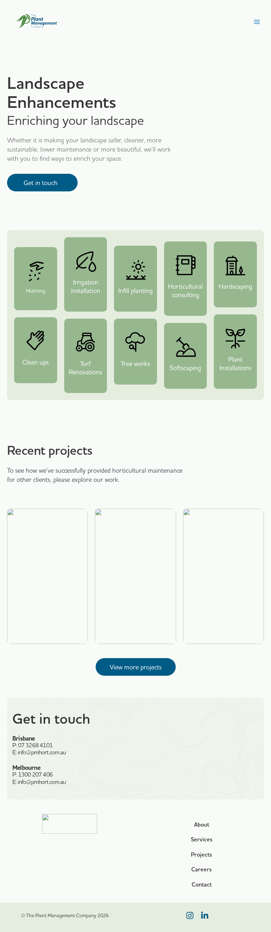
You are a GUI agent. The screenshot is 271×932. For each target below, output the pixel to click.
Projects (201, 854)
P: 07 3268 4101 (32, 745)
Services (201, 839)
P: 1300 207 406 (32, 774)
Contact (202, 884)
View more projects (136, 667)
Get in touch (42, 183)
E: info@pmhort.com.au (39, 752)
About (201, 824)
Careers (201, 869)
